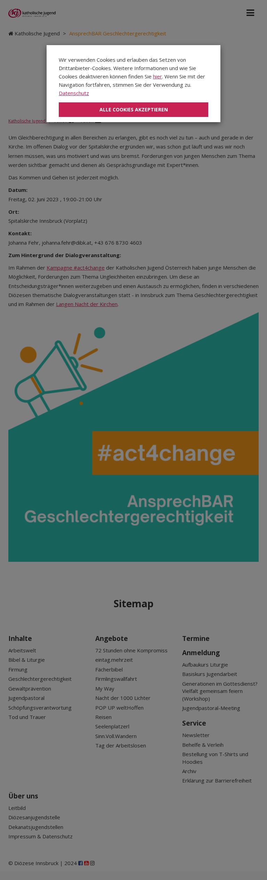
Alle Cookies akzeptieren (133, 109)
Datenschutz (74, 93)
